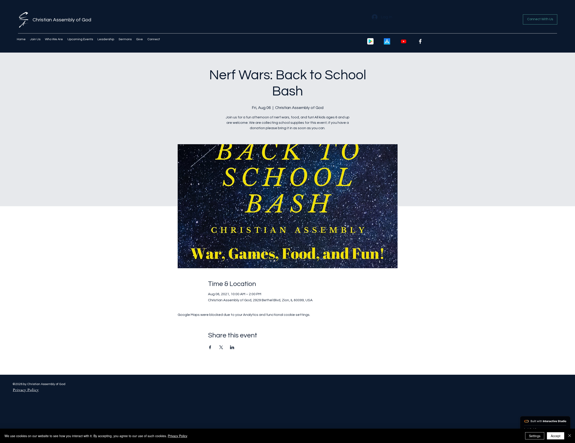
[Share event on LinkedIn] (232, 347)
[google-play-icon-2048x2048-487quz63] (370, 41)
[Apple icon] (387, 41)
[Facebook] (420, 41)
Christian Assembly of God (62, 19)
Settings (534, 436)
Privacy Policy (177, 436)
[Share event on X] (221, 347)
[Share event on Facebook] (210, 347)
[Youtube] (403, 41)
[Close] (569, 435)
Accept (555, 436)
